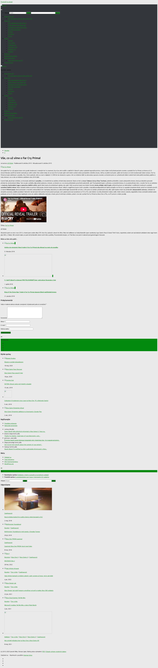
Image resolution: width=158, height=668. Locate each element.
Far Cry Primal (9, 225)
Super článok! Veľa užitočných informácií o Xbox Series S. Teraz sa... (24, 431)
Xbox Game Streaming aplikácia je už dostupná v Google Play (23, 411)
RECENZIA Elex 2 (9, 561)
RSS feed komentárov (11, 462)
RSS (43, 651)
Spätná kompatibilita (10, 56)
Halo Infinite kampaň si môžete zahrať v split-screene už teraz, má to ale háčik (28, 576)
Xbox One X (14, 557)
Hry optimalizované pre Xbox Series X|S (20, 19)
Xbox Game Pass (9, 58)
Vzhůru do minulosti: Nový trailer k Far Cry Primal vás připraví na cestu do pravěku (31, 247)
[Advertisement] (79, 135)
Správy (6, 38)
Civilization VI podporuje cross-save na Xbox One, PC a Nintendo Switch (26, 401)
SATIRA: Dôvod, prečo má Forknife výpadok (17, 384)
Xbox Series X (24, 557)
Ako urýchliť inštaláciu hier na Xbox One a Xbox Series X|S (21, 640)
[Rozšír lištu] (1, 336)
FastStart (11, 34)
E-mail (3, 325)
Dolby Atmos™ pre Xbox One (17, 25)
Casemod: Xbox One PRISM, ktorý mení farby (18, 546)
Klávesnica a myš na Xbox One (17, 27)
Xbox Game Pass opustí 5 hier (13, 373)
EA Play (10, 32)
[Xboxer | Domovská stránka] (3, 5)
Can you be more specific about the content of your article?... (23, 445)
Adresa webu (5, 329)
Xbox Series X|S (9, 16)
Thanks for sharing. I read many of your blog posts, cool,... (22, 436)
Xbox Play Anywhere (14, 30)
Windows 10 (12, 49)
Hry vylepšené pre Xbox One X (17, 23)
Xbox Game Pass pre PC (15, 60)
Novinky (10, 41)
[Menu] (1, 9)
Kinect (10, 36)
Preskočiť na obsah (7, 2)
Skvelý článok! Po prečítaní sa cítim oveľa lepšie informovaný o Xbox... (25, 449)
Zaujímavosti (12, 45)
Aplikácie (10, 52)
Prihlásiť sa (7, 457)
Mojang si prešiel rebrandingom (13, 362)
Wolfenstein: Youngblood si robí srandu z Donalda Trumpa (22, 532)
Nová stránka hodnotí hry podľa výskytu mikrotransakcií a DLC (23, 517)
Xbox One (7, 21)
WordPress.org (9, 464)
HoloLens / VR (12, 47)
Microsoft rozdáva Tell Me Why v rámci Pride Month (20, 605)
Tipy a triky (11, 43)
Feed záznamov (9, 459)
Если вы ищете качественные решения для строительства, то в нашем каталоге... (32, 440)
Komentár (4, 318)
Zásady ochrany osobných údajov (56, 651)
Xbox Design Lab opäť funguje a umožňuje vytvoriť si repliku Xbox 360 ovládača (28, 590)
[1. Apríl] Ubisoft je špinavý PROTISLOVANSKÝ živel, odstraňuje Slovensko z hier (30, 280)
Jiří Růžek (10, 163)
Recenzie (7, 54)
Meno (3, 321)
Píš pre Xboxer (8, 63)
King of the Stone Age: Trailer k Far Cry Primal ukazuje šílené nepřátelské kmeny (30, 292)
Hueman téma (27, 655)
